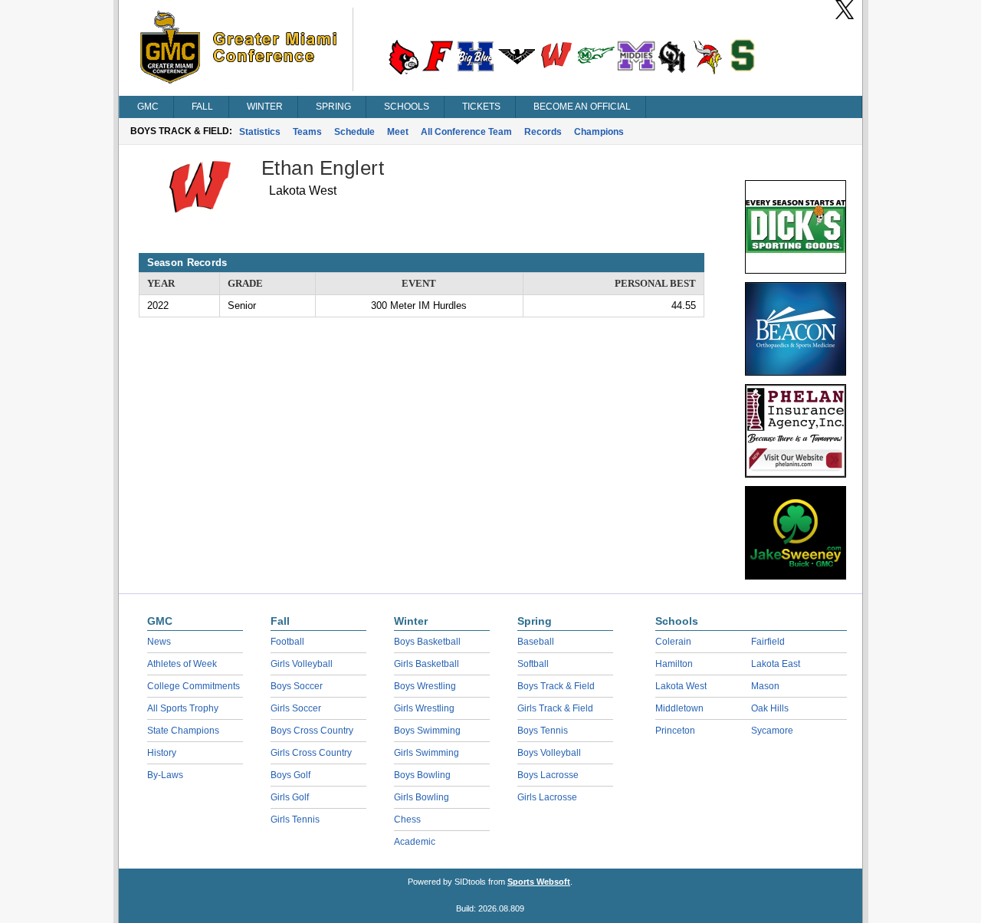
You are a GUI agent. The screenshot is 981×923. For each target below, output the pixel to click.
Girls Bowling (421, 797)
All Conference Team (466, 131)
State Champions (183, 730)
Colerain (673, 641)
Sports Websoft (538, 881)
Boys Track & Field (556, 686)
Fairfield (768, 641)
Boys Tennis (542, 730)
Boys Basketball (427, 641)
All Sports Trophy (182, 708)
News (159, 641)
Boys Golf (290, 775)
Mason (765, 686)
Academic (414, 841)
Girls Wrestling (424, 708)
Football (287, 641)
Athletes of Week (182, 664)
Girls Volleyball (302, 664)
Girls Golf (290, 797)
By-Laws (165, 775)
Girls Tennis (295, 819)
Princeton (675, 730)
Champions (599, 131)
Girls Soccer (296, 708)
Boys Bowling (422, 775)
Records (543, 131)
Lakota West (681, 686)
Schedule (354, 131)
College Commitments (193, 686)
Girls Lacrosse (547, 797)
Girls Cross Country (311, 752)
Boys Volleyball (549, 752)
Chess (407, 819)
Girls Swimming (426, 752)
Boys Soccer (297, 686)
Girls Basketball (426, 664)
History (161, 752)
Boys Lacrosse (548, 775)
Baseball (535, 641)
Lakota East (775, 664)
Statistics (260, 131)
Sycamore (772, 730)
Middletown (679, 708)
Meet (397, 131)
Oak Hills (770, 708)
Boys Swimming (427, 730)
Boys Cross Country (312, 730)
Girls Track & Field (555, 708)
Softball (533, 664)
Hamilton (674, 664)
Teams (307, 131)
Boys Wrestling (425, 686)
